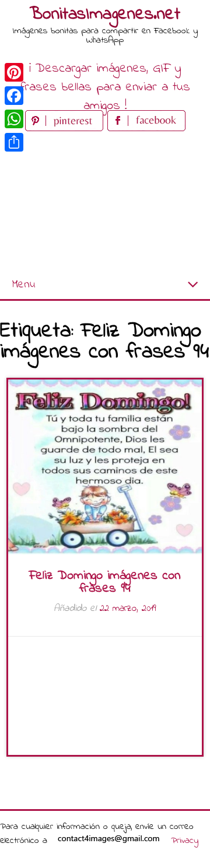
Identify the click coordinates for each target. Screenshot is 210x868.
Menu (23, 285)
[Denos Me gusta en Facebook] (146, 128)
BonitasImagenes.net (105, 14)
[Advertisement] (105, 202)
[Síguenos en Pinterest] (66, 128)
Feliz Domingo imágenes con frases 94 (104, 582)
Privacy (184, 841)
